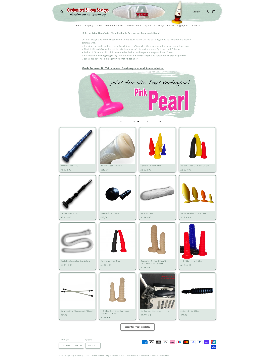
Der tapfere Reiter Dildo (110, 261)
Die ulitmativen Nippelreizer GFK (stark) (77, 311)
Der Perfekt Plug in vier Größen (193, 213)
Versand (115, 356)
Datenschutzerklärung (100, 356)
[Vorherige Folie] (114, 121)
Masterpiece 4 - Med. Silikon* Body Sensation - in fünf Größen (155, 262)
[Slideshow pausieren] (161, 121)
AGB (122, 356)
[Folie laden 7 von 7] (147, 121)
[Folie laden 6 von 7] (142, 121)
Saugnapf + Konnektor (110, 213)
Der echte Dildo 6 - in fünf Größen (194, 166)
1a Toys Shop (69, 356)
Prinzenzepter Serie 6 (69, 213)
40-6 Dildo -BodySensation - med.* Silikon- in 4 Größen (115, 312)
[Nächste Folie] (154, 121)
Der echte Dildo (147, 213)
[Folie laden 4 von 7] (134, 121)
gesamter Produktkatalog (138, 326)
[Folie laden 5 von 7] (138, 121)
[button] (62, 12)
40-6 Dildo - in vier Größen (191, 261)
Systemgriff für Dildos (189, 311)
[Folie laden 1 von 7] (121, 121)
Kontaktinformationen (160, 356)
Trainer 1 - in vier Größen (151, 166)
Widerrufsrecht (132, 356)
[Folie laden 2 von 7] (125, 121)
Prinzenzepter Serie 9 (69, 166)
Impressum (145, 356)
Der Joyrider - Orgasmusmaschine (155, 311)
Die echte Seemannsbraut (111, 166)
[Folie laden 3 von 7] (129, 121)
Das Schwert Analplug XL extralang (75, 261)
